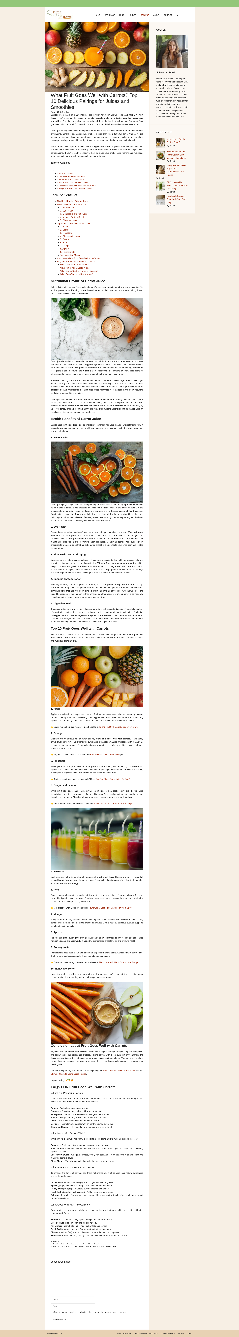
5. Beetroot (65, 239)
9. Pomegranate (67, 252)
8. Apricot (64, 249)
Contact (168, 15)
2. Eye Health (66, 211)
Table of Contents (66, 173)
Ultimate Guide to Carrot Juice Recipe (68, 1074)
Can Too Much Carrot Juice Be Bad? (113, 779)
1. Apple (64, 226)
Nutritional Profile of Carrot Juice (72, 176)
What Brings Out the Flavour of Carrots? (79, 271)
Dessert (145, 15)
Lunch (122, 15)
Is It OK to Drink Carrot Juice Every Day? (118, 727)
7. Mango (64, 245)
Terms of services (141, 1333)
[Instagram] (122, 4)
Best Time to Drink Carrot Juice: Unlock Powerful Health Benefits (76, 1244)
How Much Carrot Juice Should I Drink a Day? (110, 908)
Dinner (133, 15)
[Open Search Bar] (177, 15)
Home (97, 15)
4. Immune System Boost (72, 217)
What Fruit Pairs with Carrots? (74, 264)
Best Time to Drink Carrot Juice (105, 754)
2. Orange (64, 230)
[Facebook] (116, 4)
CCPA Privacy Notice (168, 1333)
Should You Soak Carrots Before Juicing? (113, 803)
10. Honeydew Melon (70, 255)
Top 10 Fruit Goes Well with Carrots (73, 183)
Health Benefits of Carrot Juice (71, 179)
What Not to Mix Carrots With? (74, 268)
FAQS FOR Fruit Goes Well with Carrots (75, 188)
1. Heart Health (67, 207)
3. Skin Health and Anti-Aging (73, 214)
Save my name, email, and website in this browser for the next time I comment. (90, 1312)
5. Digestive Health (69, 220)
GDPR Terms (153, 1333)
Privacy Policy (128, 1333)
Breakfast (110, 15)
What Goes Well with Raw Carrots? (76, 274)
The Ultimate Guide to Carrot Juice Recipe (118, 962)
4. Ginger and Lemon (70, 236)
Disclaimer (180, 1333)
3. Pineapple (66, 233)
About (156, 15)
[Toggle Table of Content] (53, 170)
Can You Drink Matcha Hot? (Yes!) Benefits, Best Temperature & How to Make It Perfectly (85, 1246)
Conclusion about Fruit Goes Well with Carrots (77, 185)
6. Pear (63, 242)
